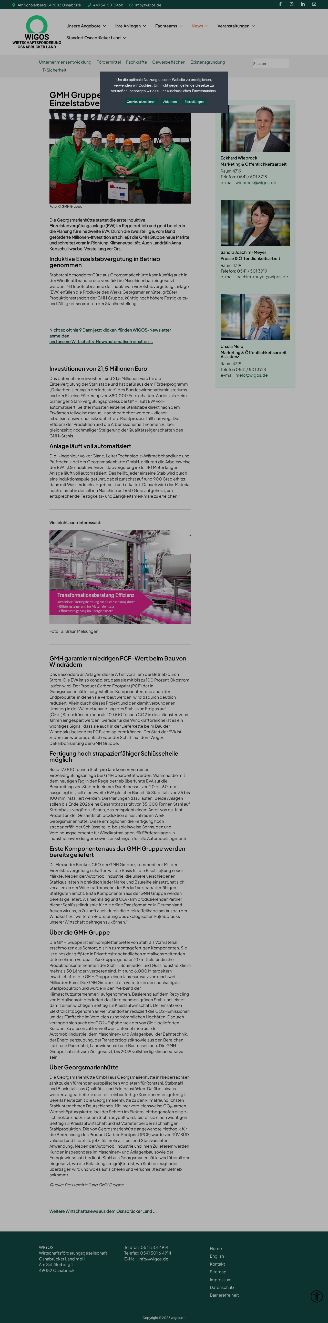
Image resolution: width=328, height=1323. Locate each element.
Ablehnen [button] (170, 101)
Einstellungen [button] (194, 101)
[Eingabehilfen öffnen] (317, 1296)
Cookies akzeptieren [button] (141, 101)
